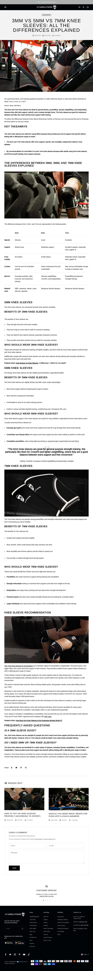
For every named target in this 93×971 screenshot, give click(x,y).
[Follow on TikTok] (29, 954)
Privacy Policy (38, 839)
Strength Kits (33, 937)
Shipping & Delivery (62, 919)
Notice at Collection (10, 963)
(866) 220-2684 (84, 925)
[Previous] (26, 2)
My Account (60, 916)
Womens (32, 943)
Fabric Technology (48, 928)
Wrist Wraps (33, 928)
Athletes (46, 925)
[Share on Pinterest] (21, 767)
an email (80, 928)
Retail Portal (47, 931)
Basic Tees (33, 931)
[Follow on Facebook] (5, 954)
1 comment (30, 820)
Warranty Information (62, 928)
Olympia (46, 934)
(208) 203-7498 (43, 896)
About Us (46, 916)
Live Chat (50, 896)
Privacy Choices (23, 961)
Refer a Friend (47, 940)
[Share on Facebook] (11, 767)
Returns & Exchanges (63, 922)
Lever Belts (33, 919)
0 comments (57, 35)
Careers (46, 919)
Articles (45, 922)
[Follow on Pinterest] (19, 954)
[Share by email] (26, 767)
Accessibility (60, 931)
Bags (31, 934)
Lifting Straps (33, 925)
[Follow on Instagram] (15, 954)
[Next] (66, 2)
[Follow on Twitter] (10, 954)
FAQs (58, 934)
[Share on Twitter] (16, 767)
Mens (31, 940)
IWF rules (47, 716)
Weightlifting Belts (34, 916)
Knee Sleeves (33, 922)
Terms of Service (48, 839)
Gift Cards (32, 946)
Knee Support (46, 14)
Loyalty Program (48, 937)
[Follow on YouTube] (24, 954)
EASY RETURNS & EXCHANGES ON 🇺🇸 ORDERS (46, 2)
